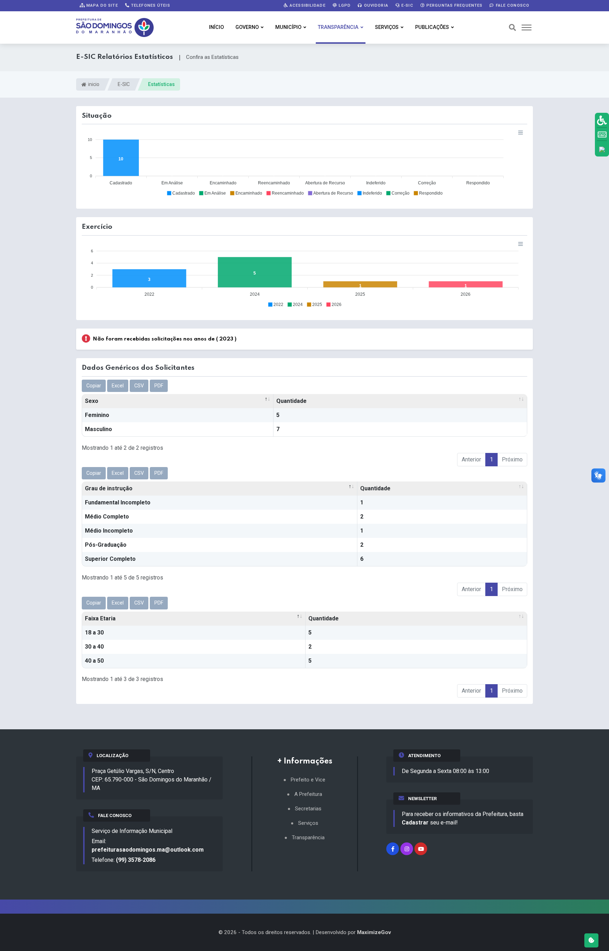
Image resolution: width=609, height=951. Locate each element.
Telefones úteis (150, 5)
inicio (93, 84)
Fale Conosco (511, 5)
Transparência (338, 27)
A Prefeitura (308, 794)
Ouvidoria (375, 5)
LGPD (344, 5)
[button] (180, 193)
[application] (304, 162)
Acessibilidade (307, 5)
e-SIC (406, 5)
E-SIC (124, 84)
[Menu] (520, 132)
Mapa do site (101, 5)
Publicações (432, 27)
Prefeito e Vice (308, 780)
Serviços (387, 27)
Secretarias (308, 808)
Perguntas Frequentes (454, 5)
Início (216, 27)
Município (288, 27)
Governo (247, 27)
